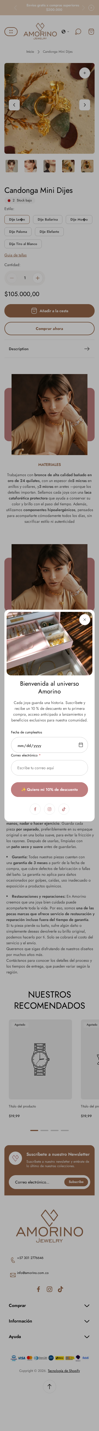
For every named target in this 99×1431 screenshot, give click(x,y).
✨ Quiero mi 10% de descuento (49, 789)
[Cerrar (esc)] (84, 619)
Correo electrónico (24, 755)
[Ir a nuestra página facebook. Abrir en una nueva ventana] (35, 809)
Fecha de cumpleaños (26, 732)
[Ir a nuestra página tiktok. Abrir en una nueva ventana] (63, 809)
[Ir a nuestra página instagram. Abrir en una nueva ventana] (49, 809)
